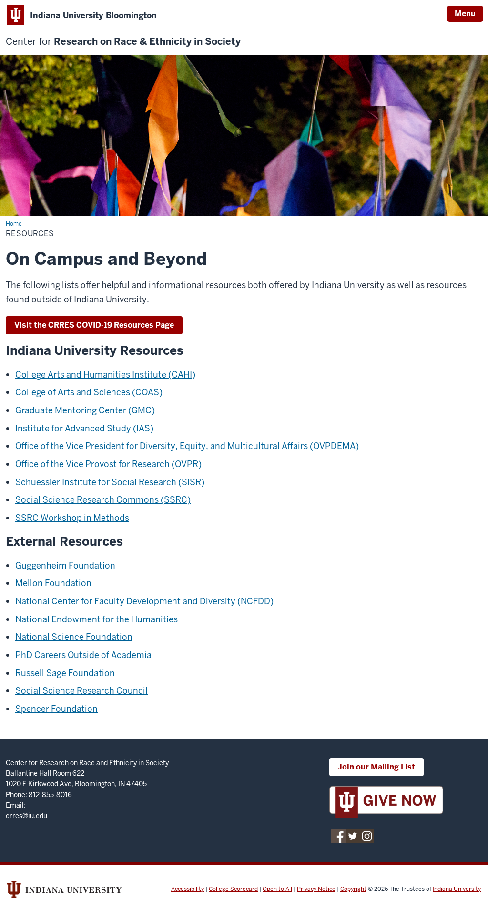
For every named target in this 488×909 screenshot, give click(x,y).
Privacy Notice (316, 889)
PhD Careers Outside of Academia (83, 654)
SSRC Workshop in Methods (72, 517)
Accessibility (187, 889)
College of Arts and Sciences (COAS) (89, 392)
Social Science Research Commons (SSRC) (103, 499)
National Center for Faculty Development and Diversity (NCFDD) (144, 601)
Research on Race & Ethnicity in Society (123, 41)
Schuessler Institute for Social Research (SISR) (109, 482)
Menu (465, 14)
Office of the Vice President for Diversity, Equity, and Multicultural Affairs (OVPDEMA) (187, 445)
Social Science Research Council (81, 690)
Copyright (353, 889)
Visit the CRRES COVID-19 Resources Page (94, 325)
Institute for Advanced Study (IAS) (84, 428)
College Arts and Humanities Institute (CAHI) (105, 374)
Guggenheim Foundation (65, 565)
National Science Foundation (73, 636)
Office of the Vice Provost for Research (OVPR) (108, 464)
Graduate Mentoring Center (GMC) (85, 410)
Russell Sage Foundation (65, 673)
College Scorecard (233, 889)
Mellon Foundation (53, 583)
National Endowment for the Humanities (96, 619)
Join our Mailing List (376, 767)
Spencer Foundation (56, 708)
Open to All (277, 889)
